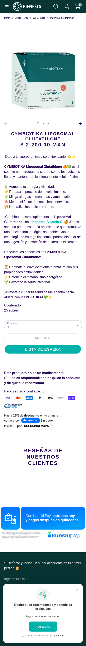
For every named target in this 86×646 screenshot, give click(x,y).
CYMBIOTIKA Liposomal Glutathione (53, 18)
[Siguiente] (80, 123)
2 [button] (43, 123)
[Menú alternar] (7, 6)
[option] (43, 81)
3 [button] (48, 123)
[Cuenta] (67, 4)
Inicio (7, 18)
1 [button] (38, 123)
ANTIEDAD (21, 18)
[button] (42, 349)
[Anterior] (5, 123)
